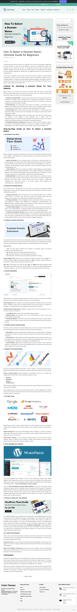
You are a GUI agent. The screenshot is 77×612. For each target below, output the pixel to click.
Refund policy (35, 609)
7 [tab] (68, 102)
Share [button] (6, 61)
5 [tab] (65, 102)
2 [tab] (62, 102)
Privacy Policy (42, 587)
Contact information (56, 609)
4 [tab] (64, 102)
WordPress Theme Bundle (26, 596)
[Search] (71, 21)
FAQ (21, 598)
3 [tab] (63, 102)
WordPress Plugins (64, 29)
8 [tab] (69, 102)
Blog (21, 600)
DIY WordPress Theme (64, 95)
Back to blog (28, 576)
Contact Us (41, 591)
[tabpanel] (64, 84)
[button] (67, 9)
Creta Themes (22, 609)
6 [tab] (66, 102)
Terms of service (49, 609)
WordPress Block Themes (25, 591)
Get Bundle (63, 1)
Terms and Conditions (44, 589)
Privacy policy (42, 609)
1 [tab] (60, 102)
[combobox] (64, 21)
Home (21, 587)
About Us (22, 589)
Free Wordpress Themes (25, 594)
